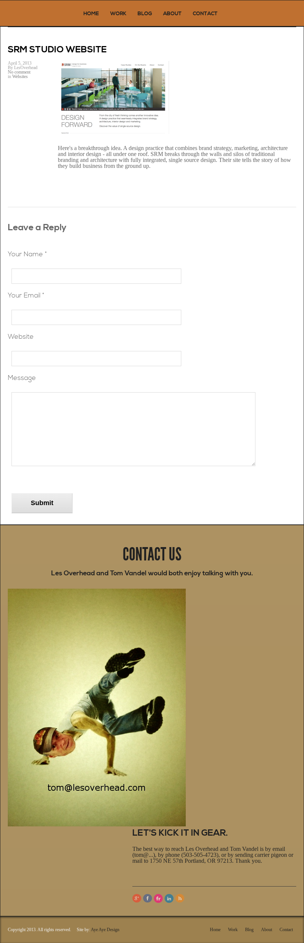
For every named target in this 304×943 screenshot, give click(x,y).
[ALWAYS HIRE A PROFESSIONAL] (39, 13)
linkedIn (169, 898)
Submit (42, 503)
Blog (145, 13)
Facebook (147, 898)
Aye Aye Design (105, 929)
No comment (19, 72)
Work (118, 13)
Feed (179, 898)
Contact (205, 13)
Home (91, 13)
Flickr (158, 898)
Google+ (136, 898)
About (172, 13)
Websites (20, 76)
